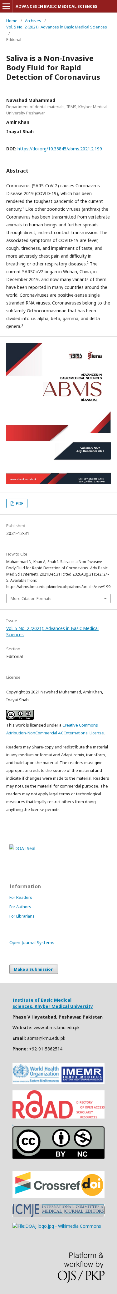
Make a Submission (34, 969)
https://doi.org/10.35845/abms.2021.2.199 (59, 149)
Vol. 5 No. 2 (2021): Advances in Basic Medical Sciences (56, 27)
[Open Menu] (6, 6)
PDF (19, 503)
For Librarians (22, 916)
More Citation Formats (31, 598)
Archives (33, 20)
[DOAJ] (56, 1226)
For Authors (20, 906)
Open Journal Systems (31, 942)
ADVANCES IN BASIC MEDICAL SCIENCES (56, 6)
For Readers (20, 897)
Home (11, 20)
